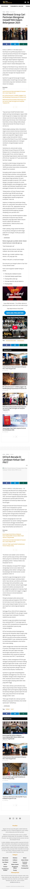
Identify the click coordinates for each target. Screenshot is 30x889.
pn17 (12, 709)
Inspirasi (15, 862)
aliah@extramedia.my (15, 882)
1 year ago (5, 370)
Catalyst (11, 454)
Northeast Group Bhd (11, 340)
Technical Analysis (24, 862)
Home (4, 11)
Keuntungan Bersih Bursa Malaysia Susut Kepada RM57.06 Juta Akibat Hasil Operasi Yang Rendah (13, 535)
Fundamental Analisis (16, 6)
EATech (7, 709)
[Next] (16, 107)
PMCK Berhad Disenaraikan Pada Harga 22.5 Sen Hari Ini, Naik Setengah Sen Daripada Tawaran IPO (14, 101)
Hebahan (15, 858)
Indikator (15, 860)
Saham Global (24, 860)
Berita (5, 864)
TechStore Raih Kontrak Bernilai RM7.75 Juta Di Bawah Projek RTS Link (15, 797)
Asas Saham (4, 6)
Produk (15, 870)
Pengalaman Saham (15, 867)
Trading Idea (25, 866)
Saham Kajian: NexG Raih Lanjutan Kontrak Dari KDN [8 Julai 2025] (14, 429)
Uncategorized (24, 868)
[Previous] (14, 107)
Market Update (15, 864)
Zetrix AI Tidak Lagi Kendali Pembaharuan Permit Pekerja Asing (14, 777)
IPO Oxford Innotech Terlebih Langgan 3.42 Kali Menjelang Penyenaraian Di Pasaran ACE (15, 387)
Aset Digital (5, 862)
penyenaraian (20, 340)
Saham (7, 11)
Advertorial (5, 858)
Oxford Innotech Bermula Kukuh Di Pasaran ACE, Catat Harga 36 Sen (14, 367)
